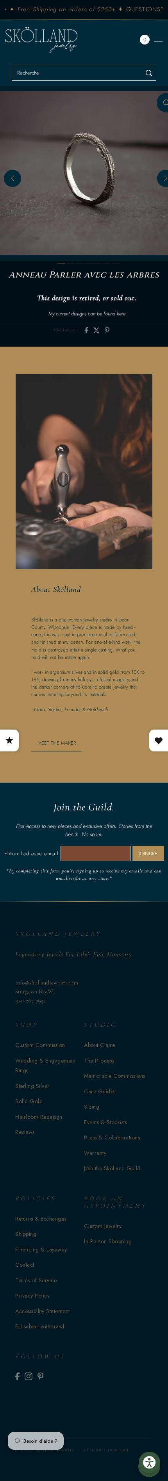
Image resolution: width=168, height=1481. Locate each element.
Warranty (95, 1153)
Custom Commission (40, 1045)
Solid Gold (29, 1101)
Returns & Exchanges (40, 1219)
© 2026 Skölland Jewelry (45, 1450)
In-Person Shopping (108, 1241)
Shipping (25, 1234)
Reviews (25, 1132)
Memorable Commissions (114, 1076)
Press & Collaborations (112, 1137)
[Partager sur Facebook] (86, 330)
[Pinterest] (41, 1376)
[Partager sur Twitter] (96, 330)
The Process (99, 1060)
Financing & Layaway (41, 1249)
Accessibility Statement (42, 1311)
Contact (24, 1265)
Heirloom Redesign (39, 1117)
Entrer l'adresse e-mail (31, 853)
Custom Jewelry (103, 1226)
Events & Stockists (105, 1122)
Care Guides (100, 1091)
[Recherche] (149, 72)
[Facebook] (17, 1376)
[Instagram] (28, 1376)
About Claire (99, 1045)
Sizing (91, 1107)
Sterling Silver (32, 1086)
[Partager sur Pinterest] (107, 330)
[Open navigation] (158, 40)
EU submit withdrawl (39, 1326)
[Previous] (12, 178)
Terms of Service (36, 1280)
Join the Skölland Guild (112, 1168)
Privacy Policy (32, 1295)
